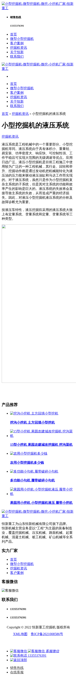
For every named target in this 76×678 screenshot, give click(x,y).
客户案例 (17, 43)
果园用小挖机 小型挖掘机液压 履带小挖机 (41, 502)
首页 (13, 34)
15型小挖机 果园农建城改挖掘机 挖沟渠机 (41, 444)
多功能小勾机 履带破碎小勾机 (32, 480)
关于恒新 (17, 52)
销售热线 (17, 668)
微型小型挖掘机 (22, 39)
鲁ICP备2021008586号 (47, 634)
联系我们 (17, 56)
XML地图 (20, 634)
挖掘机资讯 (18, 47)
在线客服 (17, 672)
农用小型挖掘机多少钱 (27, 462)
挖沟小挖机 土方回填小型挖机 (32, 422)
